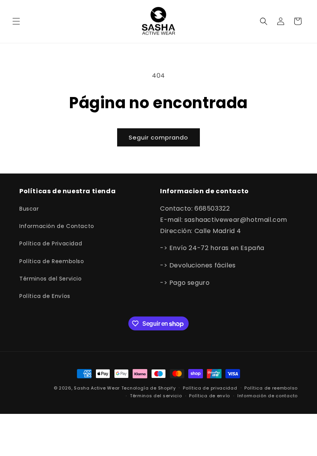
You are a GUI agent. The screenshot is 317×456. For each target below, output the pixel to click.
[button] (16, 21)
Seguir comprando (158, 137)
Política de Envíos (44, 296)
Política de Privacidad (50, 243)
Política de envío (209, 396)
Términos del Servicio (50, 278)
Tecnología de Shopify (148, 388)
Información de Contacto (56, 226)
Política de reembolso (271, 388)
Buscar (29, 209)
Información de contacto (267, 396)
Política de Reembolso (51, 261)
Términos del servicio (156, 396)
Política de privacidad (210, 388)
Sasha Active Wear (97, 388)
